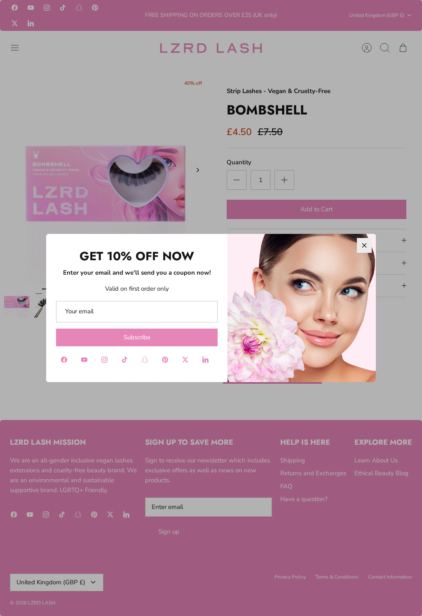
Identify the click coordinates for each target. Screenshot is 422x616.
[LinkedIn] (205, 359)
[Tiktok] (125, 359)
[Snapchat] (145, 359)
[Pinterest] (165, 359)
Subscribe (137, 337)
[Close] (364, 245)
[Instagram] (104, 359)
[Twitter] (185, 359)
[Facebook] (64, 359)
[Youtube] (84, 359)
